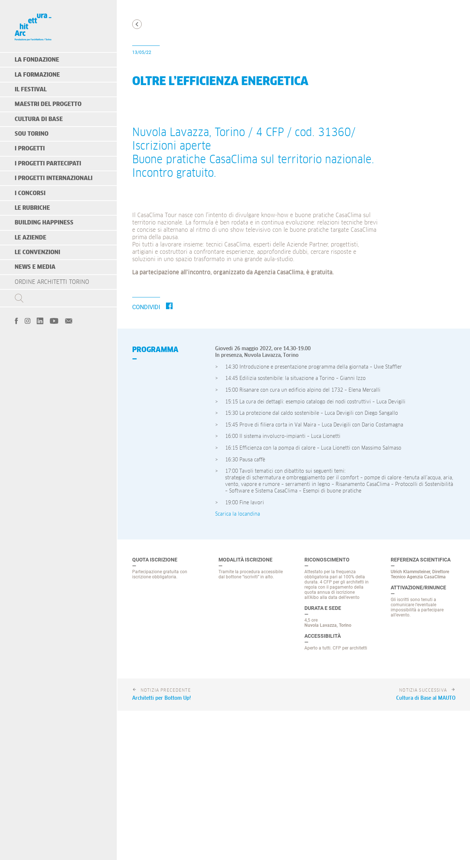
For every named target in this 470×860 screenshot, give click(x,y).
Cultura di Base (39, 119)
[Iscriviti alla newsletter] (69, 320)
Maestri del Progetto (48, 104)
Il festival (31, 89)
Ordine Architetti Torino (52, 282)
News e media (35, 267)
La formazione (37, 75)
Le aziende (30, 238)
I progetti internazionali (54, 178)
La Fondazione (37, 60)
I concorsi (30, 193)
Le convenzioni (37, 252)
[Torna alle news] (137, 24)
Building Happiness (44, 223)
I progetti (30, 148)
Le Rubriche (32, 208)
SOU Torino (31, 134)
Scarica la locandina (237, 514)
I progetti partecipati (48, 163)
